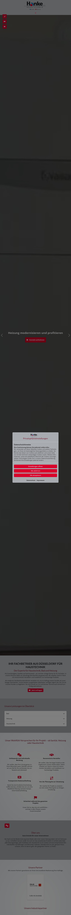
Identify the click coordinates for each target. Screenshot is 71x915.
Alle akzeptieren (35, 475)
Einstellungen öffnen (35, 466)
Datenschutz (31, 480)
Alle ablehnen (35, 471)
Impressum (40, 480)
